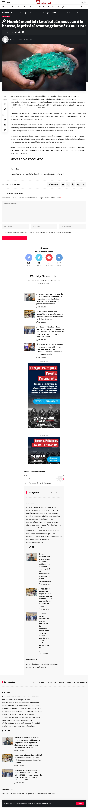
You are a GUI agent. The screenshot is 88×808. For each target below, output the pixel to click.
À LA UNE (6, 16)
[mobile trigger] (4, 2)
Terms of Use (46, 803)
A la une (42, 493)
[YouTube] (33, 547)
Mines (12, 39)
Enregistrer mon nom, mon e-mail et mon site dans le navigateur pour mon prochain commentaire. (38, 232)
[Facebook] (29, 260)
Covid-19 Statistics (44, 483)
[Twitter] (39, 260)
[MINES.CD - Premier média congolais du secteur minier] (44, 2)
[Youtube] (49, 260)
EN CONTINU (42, 307)
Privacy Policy (33, 803)
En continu (50, 493)
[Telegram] (59, 260)
